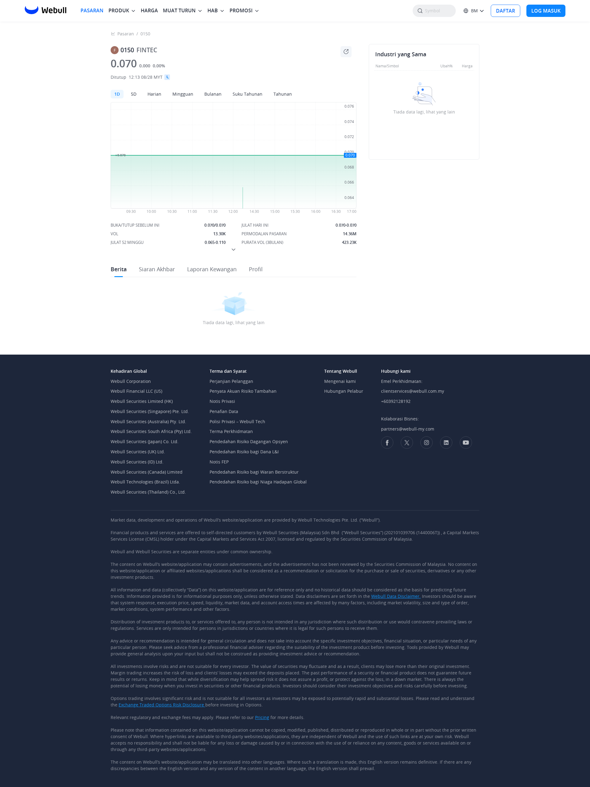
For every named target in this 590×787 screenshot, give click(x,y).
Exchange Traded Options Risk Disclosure (162, 705)
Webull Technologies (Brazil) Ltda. (145, 482)
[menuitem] (92, 11)
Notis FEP (219, 462)
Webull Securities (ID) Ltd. (137, 462)
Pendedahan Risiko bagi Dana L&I (244, 452)
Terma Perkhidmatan (231, 431)
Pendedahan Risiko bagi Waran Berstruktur (254, 472)
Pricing (262, 717)
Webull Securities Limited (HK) (142, 401)
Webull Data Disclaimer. (396, 596)
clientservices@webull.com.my (412, 391)
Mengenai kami (340, 381)
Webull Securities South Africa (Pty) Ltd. (151, 431)
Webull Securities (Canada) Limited (147, 472)
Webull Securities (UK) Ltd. (138, 452)
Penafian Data (224, 411)
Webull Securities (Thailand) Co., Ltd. (148, 492)
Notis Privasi (222, 401)
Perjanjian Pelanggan (231, 381)
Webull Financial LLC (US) (136, 391)
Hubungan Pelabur (343, 391)
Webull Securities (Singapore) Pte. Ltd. (150, 411)
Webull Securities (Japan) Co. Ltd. (145, 441)
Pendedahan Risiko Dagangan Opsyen (249, 441)
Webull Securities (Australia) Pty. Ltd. (148, 421)
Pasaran (125, 34)
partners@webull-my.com (407, 429)
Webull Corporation (131, 381)
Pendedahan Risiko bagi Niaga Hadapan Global (258, 482)
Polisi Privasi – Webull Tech (237, 421)
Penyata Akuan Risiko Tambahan (243, 391)
